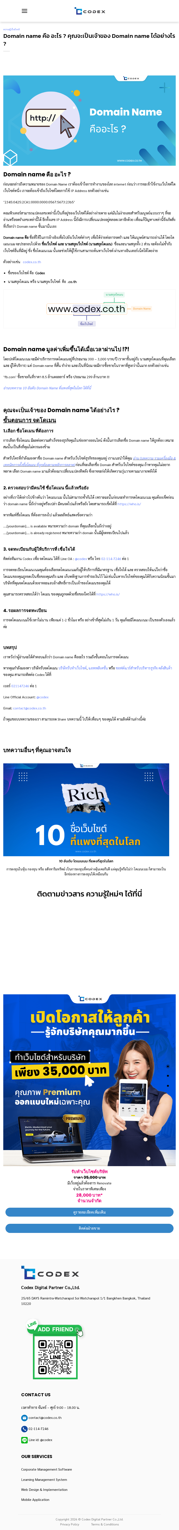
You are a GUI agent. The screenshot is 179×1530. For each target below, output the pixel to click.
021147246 (20, 686)
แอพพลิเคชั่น (98, 668)
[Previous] (9, 817)
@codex (81, 558)
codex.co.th (32, 261)
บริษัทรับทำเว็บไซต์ (73, 668)
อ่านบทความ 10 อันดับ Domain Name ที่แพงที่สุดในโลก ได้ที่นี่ (47, 388)
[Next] (163, 817)
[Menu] (24, 11)
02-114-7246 (111, 558)
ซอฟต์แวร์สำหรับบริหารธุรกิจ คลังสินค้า (144, 668)
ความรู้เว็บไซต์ (11, 29)
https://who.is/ (129, 504)
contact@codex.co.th (29, 708)
